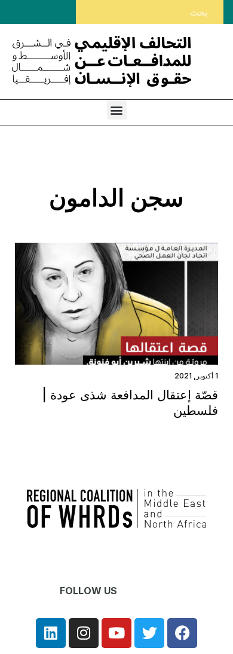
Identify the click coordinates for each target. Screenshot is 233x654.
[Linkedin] (51, 633)
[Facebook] (182, 633)
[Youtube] (116, 633)
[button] (117, 110)
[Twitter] (149, 633)
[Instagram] (84, 633)
